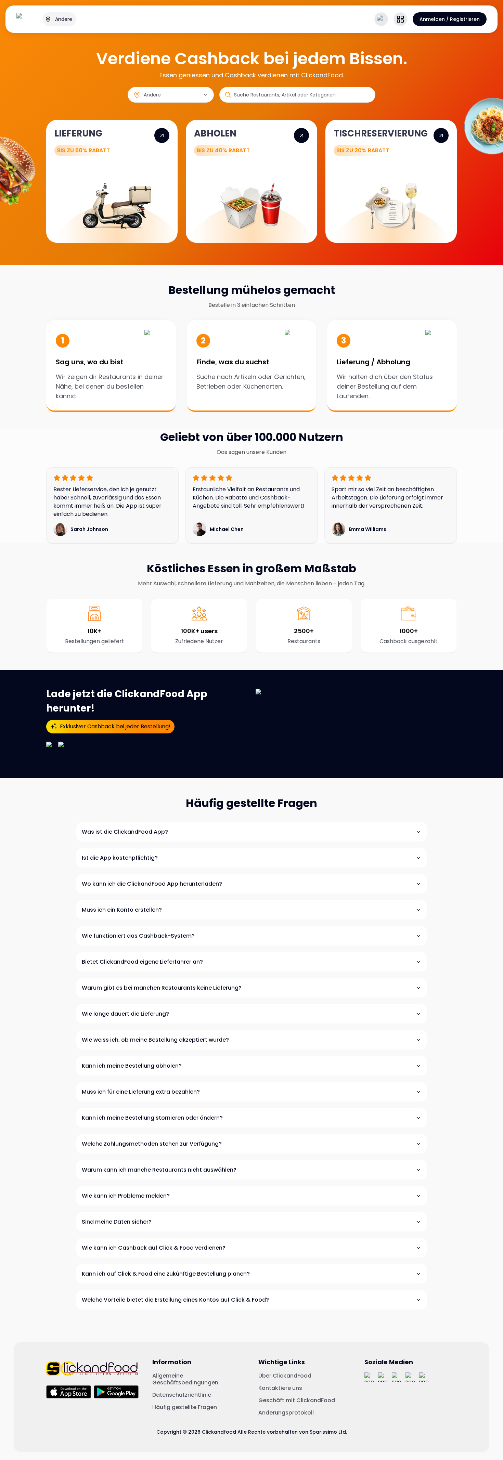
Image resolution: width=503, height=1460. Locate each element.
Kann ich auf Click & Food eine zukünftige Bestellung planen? (166, 1274)
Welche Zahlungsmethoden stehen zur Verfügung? (152, 1144)
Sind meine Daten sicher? (117, 1222)
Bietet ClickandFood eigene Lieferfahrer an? (142, 962)
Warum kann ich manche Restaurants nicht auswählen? (159, 1170)
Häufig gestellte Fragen (184, 1407)
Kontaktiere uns (280, 1388)
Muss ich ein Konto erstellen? (122, 910)
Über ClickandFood (284, 1375)
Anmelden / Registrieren (450, 19)
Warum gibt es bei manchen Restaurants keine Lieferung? (162, 988)
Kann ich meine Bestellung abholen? (132, 1066)
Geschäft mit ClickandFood (296, 1400)
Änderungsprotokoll (286, 1412)
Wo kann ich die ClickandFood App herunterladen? (152, 884)
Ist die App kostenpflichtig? (120, 858)
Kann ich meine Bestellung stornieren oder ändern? (152, 1118)
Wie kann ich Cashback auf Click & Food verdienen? (153, 1248)
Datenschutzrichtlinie (181, 1395)
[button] (400, 19)
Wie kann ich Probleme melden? (126, 1196)
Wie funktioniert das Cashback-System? (138, 936)
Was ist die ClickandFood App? (125, 832)
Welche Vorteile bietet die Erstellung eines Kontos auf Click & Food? (175, 1300)
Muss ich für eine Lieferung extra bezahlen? (141, 1092)
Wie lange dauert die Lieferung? (125, 1014)
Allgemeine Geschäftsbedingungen (185, 1379)
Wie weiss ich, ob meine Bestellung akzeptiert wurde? (155, 1040)
